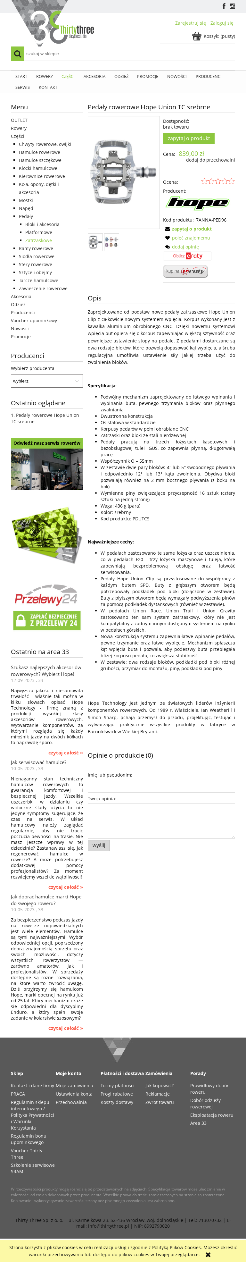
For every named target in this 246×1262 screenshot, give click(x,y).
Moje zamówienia (74, 1085)
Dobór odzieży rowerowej (205, 1103)
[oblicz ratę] (187, 258)
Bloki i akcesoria (42, 224)
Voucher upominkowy (34, 320)
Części (17, 136)
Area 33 (198, 1123)
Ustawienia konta (74, 1094)
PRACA (18, 1094)
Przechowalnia (71, 1102)
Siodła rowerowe (36, 256)
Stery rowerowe (35, 264)
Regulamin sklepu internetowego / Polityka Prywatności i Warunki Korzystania (32, 1115)
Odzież (18, 304)
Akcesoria (21, 296)
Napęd (26, 208)
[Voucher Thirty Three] (47, 534)
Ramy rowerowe (36, 248)
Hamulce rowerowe (39, 152)
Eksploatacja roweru (212, 1115)
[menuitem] (21, 76)
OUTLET (19, 120)
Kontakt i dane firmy (32, 1085)
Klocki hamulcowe (38, 168)
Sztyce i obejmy (35, 272)
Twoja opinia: (102, 798)
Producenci (23, 312)
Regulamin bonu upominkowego (28, 1139)
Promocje (21, 336)
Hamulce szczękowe (40, 160)
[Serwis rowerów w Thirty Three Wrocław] (47, 469)
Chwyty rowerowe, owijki (45, 144)
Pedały (26, 216)
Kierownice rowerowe (42, 176)
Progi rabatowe (117, 1094)
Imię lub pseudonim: (110, 775)
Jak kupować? (159, 1085)
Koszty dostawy (117, 1102)
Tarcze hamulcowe (38, 280)
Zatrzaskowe (38, 240)
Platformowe (38, 232)
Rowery (19, 128)
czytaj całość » (65, 753)
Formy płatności (118, 1085)
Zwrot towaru (159, 1102)
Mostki (26, 200)
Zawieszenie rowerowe (43, 288)
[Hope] (199, 205)
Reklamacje (157, 1094)
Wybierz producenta (32, 368)
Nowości (20, 328)
